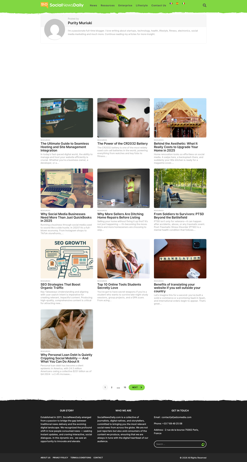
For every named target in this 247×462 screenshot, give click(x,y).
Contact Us (158, 5)
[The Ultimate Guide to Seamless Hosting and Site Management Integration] (67, 117)
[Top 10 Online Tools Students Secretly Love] (123, 258)
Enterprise (125, 5)
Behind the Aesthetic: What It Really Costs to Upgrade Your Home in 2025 (176, 147)
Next (135, 387)
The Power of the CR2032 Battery (122, 143)
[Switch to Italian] (183, 3)
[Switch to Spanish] (177, 3)
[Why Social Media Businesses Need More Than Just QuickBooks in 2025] (67, 188)
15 (125, 387)
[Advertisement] (123, 71)
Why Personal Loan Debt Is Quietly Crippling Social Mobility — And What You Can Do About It (66, 358)
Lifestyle (142, 5)
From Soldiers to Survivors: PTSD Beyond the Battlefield (179, 215)
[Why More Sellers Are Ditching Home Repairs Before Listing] (123, 188)
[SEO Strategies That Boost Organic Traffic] (67, 258)
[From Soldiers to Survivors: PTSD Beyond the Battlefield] (180, 188)
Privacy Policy (60, 457)
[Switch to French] (171, 3)
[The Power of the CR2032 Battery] (123, 117)
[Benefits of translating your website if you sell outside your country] (180, 258)
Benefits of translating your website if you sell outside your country (177, 288)
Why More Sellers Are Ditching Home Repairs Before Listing (120, 215)
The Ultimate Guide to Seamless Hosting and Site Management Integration (65, 147)
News (93, 5)
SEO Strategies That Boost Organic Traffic (60, 286)
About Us (45, 457)
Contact (98, 457)
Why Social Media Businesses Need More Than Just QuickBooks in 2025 (66, 217)
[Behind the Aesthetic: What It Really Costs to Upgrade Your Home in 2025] (180, 117)
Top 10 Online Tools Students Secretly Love (119, 286)
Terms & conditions (80, 457)
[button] (204, 5)
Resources (108, 5)
